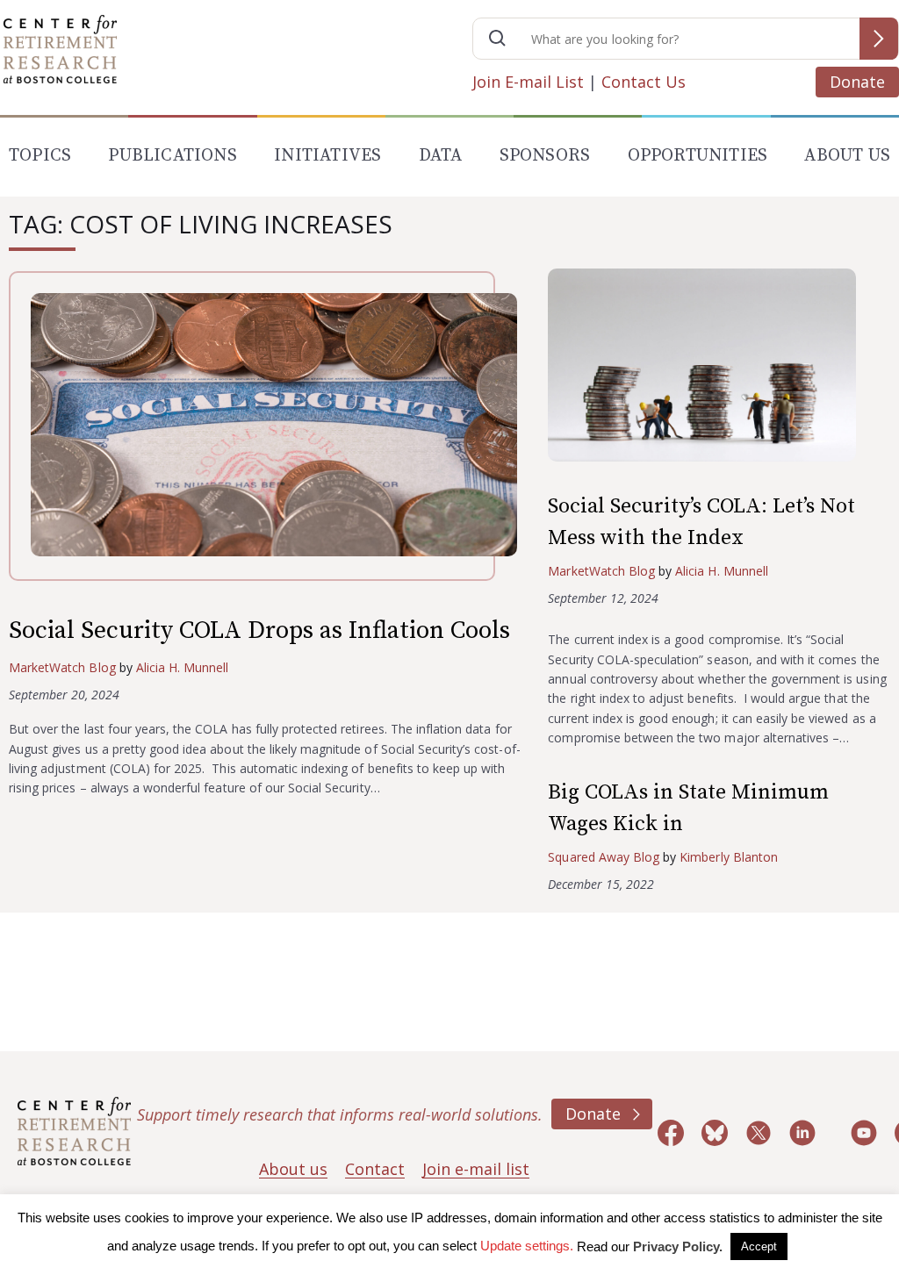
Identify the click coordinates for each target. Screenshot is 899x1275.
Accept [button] (759, 1246)
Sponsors (545, 156)
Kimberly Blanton (729, 857)
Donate (857, 81)
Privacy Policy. (678, 1246)
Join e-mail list (475, 1168)
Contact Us (643, 81)
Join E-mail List (528, 81)
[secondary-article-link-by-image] (719, 369)
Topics (40, 156)
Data (441, 156)
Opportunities (698, 156)
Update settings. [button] (526, 1245)
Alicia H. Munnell (182, 667)
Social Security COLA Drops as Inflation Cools (259, 630)
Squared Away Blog (603, 857)
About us (293, 1168)
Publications (172, 156)
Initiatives (327, 156)
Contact (375, 1168)
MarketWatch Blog (62, 667)
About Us (847, 156)
